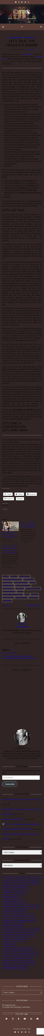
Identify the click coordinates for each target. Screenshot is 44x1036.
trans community (21, 598)
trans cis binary (8, 598)
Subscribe (10, 784)
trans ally (34, 595)
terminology (9, 944)
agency (6, 576)
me (32, 916)
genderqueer (8, 583)
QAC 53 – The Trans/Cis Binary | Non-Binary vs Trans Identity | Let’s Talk (9, 534)
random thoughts (26, 935)
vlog (30, 958)
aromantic (23, 878)
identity (32, 583)
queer (35, 930)
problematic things (12, 930)
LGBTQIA (22, 911)
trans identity (34, 598)
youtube (20, 963)
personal (18, 925)
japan (28, 906)
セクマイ (31, 963)
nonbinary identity (9, 592)
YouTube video (27, 54)
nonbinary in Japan (25, 921)
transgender (7, 601)
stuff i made (21, 939)
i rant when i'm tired (21, 583)
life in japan (9, 916)
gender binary (28, 579)
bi (25, 883)
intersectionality (12, 897)
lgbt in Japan (9, 911)
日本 (25, 968)
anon (13, 878)
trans (27, 595)
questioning (9, 935)
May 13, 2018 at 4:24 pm (9, 653)
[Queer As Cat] (22, 14)
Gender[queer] (16, 37)
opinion (20, 592)
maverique (22, 916)
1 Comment (30, 50)
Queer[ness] (29, 37)
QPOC (27, 930)
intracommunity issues (23, 586)
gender (7, 887)
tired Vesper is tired (29, 954)
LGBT (36, 906)
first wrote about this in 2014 (12, 579)
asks (19, 883)
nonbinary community (33, 589)
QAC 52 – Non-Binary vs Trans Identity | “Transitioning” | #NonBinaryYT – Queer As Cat (19, 657)
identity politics (8, 586)
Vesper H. (7, 606)
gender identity (21, 887)
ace (5, 878)
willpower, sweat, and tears (12, 819)
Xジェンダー (8, 963)
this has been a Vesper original (13, 595)
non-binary (19, 589)
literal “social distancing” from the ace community (21, 799)
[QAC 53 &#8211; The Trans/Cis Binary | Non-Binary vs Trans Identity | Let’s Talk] (10, 526)
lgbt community (8, 589)
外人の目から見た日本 (12, 968)
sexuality (8, 939)
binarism (14, 576)
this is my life (10, 954)
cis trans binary (24, 576)
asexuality (8, 883)
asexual (35, 878)
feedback (34, 883)
